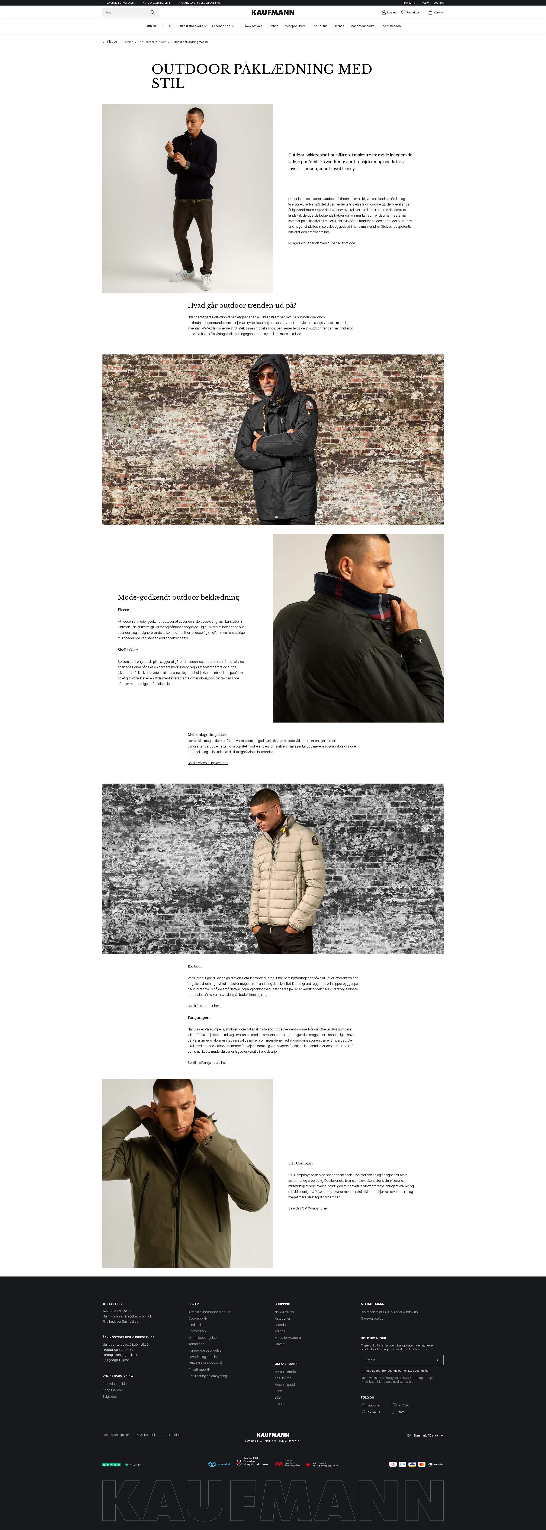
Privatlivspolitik (200, 1369)
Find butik (409, 2)
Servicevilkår (395, 1382)
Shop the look (112, 1390)
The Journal (146, 42)
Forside (128, 42)
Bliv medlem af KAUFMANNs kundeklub (389, 1312)
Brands (280, 1325)
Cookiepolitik (198, 1318)
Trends (280, 1331)
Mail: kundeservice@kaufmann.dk (127, 1316)
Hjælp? (424, 2)
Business (439, 2)
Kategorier (282, 1318)
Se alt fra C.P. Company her (308, 1208)
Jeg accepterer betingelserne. (386, 1370)
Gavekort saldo (372, 1318)
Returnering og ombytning (208, 1376)
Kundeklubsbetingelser (206, 1350)
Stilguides (109, 1396)
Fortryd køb (197, 1331)
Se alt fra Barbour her (204, 1006)
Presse (280, 1404)
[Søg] (153, 12)
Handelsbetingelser (203, 1337)
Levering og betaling (204, 1357)
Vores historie (285, 1372)
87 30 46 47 (123, 1311)
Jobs (278, 1391)
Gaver (279, 1344)
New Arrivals (284, 1312)
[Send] (437, 1360)
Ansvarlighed (285, 1384)
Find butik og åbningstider (121, 1321)
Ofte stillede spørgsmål (206, 1363)
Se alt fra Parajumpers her (207, 1062)
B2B (278, 1397)
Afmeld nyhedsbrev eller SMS (210, 1312)
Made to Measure (288, 1337)
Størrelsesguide (114, 1383)
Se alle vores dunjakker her (208, 763)
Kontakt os (196, 1344)
